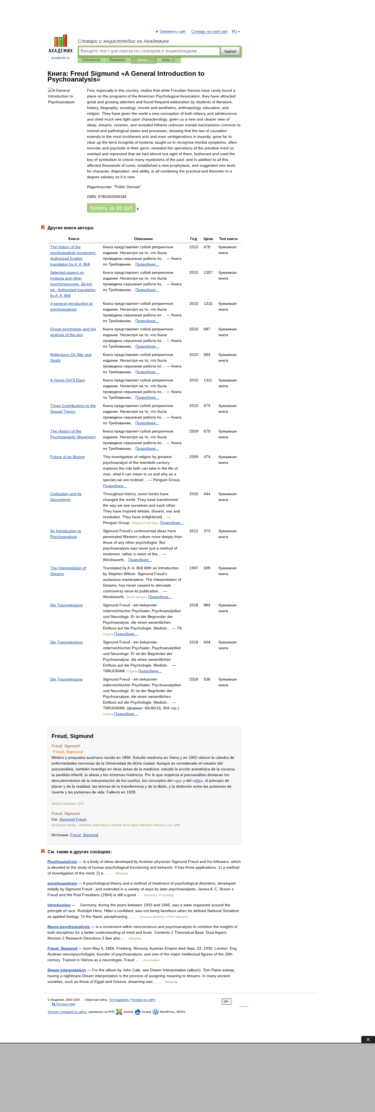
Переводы (117, 60)
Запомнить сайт (173, 32)
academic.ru (60, 58)
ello (198, 780)
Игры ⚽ (168, 60)
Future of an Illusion (67, 457)
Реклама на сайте (142, 999)
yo (178, 780)
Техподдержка (119, 999)
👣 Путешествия (63, 1004)
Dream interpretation (66, 970)
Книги (142, 60)
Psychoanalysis (62, 861)
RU (234, 32)
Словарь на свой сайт (209, 32)
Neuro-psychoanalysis (68, 926)
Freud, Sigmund (84, 835)
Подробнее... (147, 264)
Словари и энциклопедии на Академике (123, 41)
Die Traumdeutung (66, 605)
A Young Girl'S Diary (67, 380)
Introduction (59, 905)
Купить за (111, 208)
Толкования (91, 60)
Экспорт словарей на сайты (66, 1011)
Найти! (230, 51)
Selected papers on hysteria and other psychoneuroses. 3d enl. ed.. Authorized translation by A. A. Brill (73, 284)
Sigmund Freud (72, 819)
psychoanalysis (62, 883)
